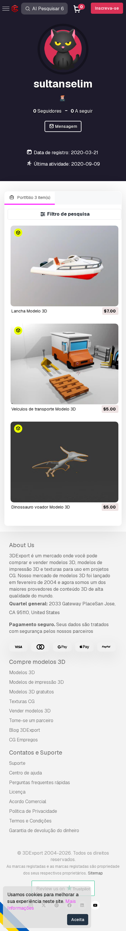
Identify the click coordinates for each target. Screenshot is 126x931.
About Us (21, 545)
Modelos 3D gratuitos (31, 692)
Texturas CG (22, 701)
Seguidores (47, 111)
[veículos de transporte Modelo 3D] (64, 364)
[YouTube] (95, 906)
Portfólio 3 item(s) (33, 197)
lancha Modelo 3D (29, 311)
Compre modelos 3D (37, 662)
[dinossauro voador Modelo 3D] (64, 462)
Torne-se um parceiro (31, 720)
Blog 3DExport (24, 730)
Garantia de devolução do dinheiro (44, 830)
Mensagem (65, 126)
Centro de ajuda (25, 773)
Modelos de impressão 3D (36, 682)
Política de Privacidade (33, 811)
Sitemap (95, 873)
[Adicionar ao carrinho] (98, 298)
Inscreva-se (107, 8)
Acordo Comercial (27, 801)
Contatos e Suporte (35, 752)
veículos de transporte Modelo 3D (43, 409)
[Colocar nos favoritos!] (110, 298)
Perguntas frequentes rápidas (39, 782)
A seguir (82, 111)
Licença (17, 792)
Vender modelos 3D (30, 711)
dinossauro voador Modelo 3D (40, 507)
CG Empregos (23, 740)
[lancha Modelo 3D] (64, 266)
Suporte (17, 763)
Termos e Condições (30, 821)
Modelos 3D (22, 672)
